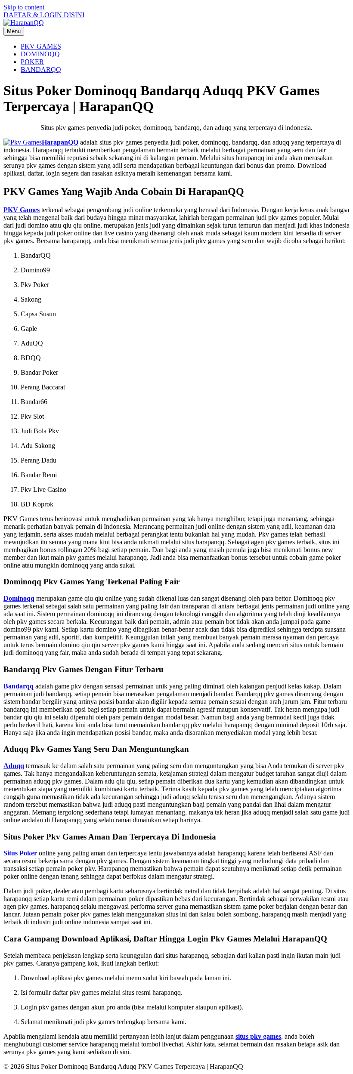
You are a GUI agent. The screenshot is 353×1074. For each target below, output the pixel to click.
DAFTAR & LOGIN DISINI (43, 15)
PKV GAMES (41, 46)
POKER (32, 61)
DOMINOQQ (40, 54)
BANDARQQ (41, 69)
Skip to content (23, 7)
